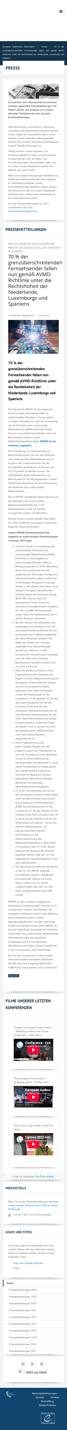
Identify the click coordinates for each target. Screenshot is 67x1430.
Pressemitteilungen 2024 (23, 1303)
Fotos (16, 1268)
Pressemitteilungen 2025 (23, 1296)
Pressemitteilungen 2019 (23, 1337)
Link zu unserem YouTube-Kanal (33, 1176)
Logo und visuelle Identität (28, 1263)
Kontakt (40, 1397)
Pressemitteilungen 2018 (23, 1344)
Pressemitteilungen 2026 (23, 1289)
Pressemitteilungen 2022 (23, 1317)
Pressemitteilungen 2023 (23, 1310)
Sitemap (54, 1397)
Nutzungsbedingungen (44, 1393)
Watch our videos (36, 1372)
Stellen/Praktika (47, 1405)
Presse (9, 1283)
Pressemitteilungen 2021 (23, 1323)
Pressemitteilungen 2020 (23, 1330)
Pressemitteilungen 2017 (23, 1351)
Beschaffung (47, 1401)
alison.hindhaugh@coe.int (22, 211)
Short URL (13, 975)
